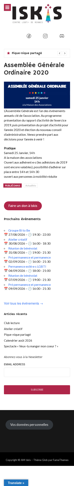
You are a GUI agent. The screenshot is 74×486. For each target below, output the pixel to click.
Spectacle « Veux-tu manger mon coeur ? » (31, 346)
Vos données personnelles (29, 424)
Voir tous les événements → (23, 303)
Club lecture (12, 323)
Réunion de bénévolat (22, 248)
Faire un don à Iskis (22, 206)
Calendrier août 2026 (18, 340)
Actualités (30, 185)
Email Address (14, 364)
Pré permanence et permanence (29, 257)
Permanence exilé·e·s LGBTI (27, 266)
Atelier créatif (17, 239)
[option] (39, 53)
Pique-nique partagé (27, 53)
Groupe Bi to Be (19, 230)
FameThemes (60, 460)
